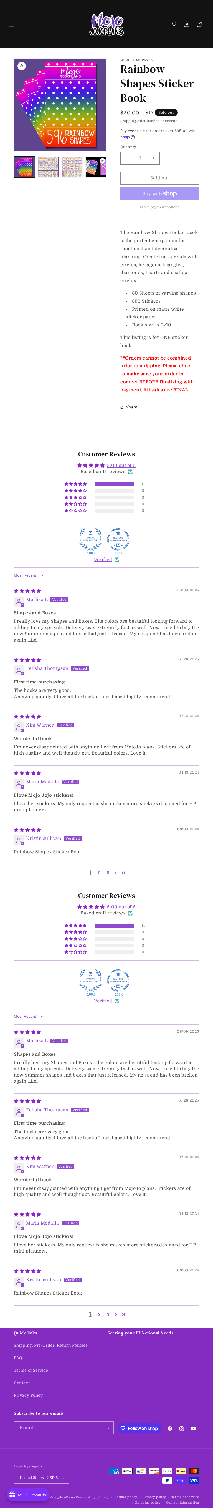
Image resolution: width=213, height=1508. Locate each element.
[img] (27, 591)
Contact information (182, 1502)
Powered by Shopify (92, 1497)
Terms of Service (31, 1370)
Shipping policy (148, 1502)
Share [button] (132, 407)
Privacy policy (154, 1497)
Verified (103, 559)
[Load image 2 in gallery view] (48, 167)
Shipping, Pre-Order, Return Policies (51, 1345)
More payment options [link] (159, 207)
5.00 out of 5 (121, 465)
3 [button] (108, 873)
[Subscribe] (107, 1427)
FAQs (19, 1358)
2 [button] (99, 873)
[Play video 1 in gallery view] (95, 167)
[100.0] (90, 539)
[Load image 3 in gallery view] (72, 167)
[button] (12, 24)
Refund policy (125, 1497)
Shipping (128, 121)
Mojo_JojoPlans (62, 1497)
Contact (22, 1383)
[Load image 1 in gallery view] (24, 167)
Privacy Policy (28, 1395)
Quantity (128, 147)
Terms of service (185, 1497)
